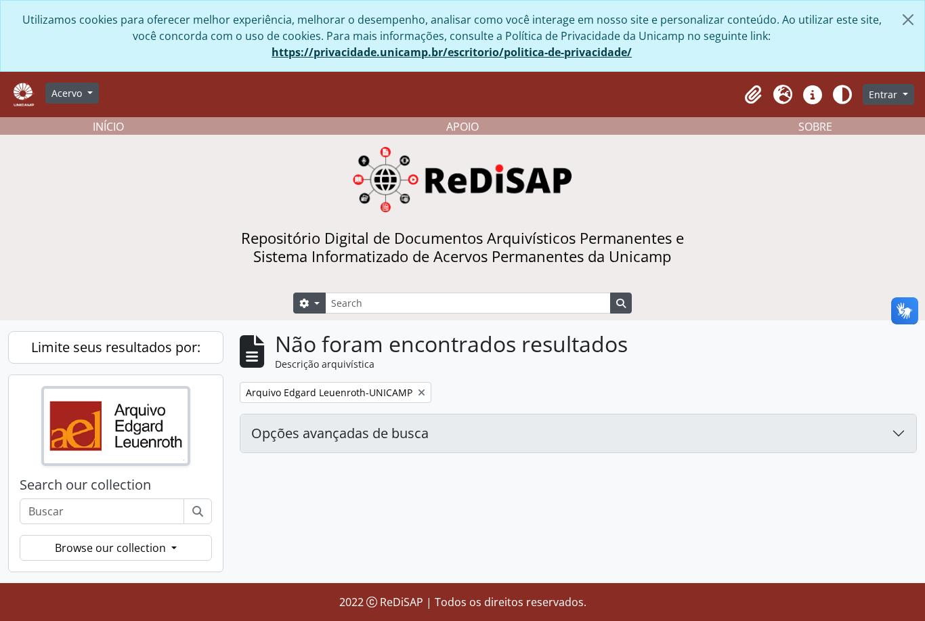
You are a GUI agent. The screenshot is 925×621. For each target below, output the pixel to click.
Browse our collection (112, 547)
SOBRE (815, 126)
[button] (753, 95)
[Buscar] (198, 511)
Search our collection (85, 485)
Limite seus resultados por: (115, 347)
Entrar (884, 94)
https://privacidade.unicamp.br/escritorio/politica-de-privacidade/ (452, 52)
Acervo (68, 93)
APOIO (462, 126)
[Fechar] (908, 20)
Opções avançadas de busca (340, 433)
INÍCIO (108, 126)
